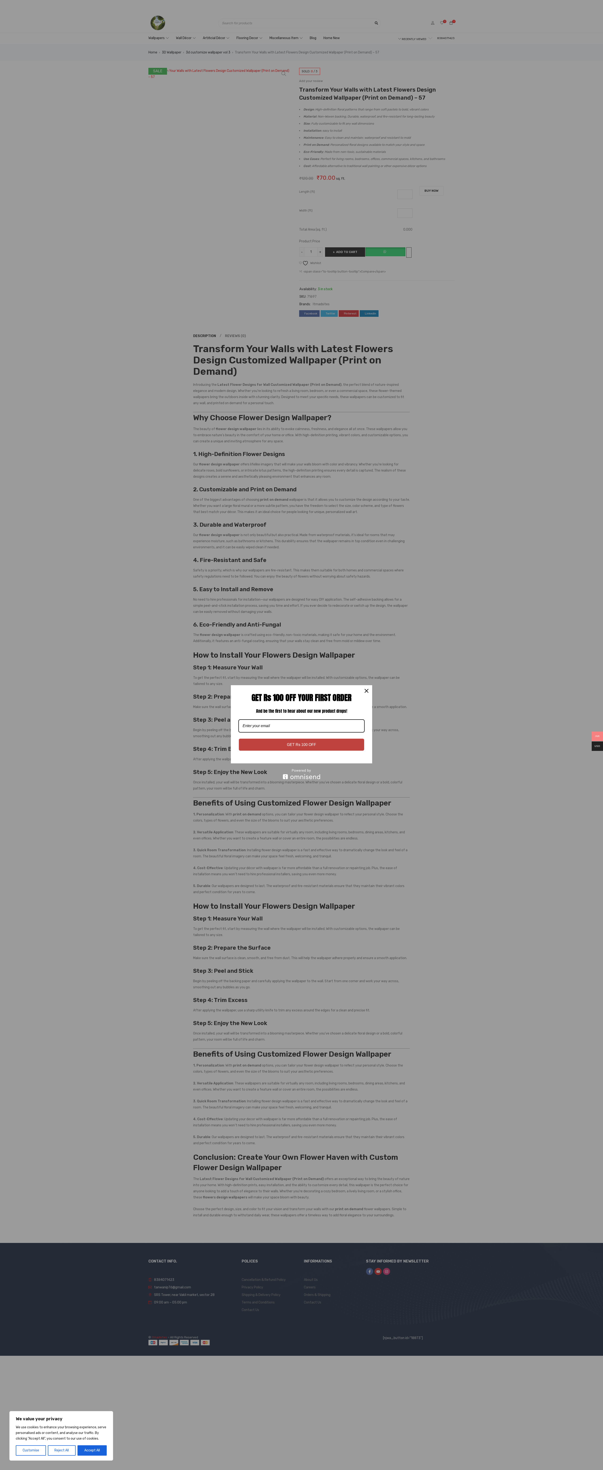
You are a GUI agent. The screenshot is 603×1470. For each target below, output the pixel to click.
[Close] (366, 690)
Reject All (61, 1450)
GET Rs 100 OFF (301, 745)
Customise (31, 1450)
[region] (61, 1436)
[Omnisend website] (301, 774)
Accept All (92, 1450)
